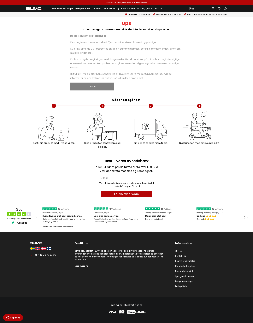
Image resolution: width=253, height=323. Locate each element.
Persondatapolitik (184, 271)
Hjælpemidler (82, 8)
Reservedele (128, 8)
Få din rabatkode (126, 194)
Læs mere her (82, 265)
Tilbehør (96, 8)
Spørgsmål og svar (185, 276)
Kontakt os (180, 256)
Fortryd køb (181, 286)
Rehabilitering (111, 8)
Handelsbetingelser (185, 266)
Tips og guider (145, 8)
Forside (92, 86)
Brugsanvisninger (184, 281)
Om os (158, 8)
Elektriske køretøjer (62, 8)
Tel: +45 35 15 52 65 (44, 255)
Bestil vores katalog (185, 261)
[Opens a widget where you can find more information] (13, 318)
